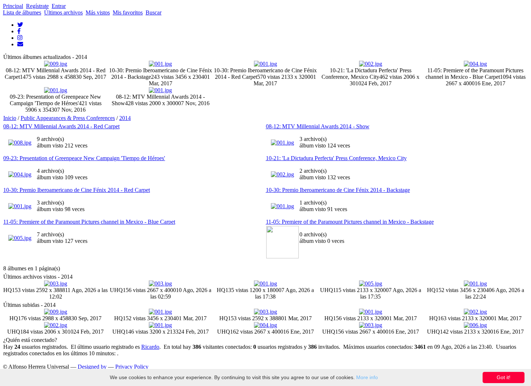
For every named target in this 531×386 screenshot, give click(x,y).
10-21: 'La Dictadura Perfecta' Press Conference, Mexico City (336, 158)
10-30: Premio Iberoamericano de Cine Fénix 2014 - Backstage (338, 190)
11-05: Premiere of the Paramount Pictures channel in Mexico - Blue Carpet (89, 222)
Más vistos (98, 12)
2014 (125, 118)
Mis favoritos (128, 12)
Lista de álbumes (22, 12)
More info (367, 377)
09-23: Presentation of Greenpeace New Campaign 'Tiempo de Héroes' (84, 158)
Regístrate (37, 6)
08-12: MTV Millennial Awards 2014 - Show (318, 126)
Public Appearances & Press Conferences (68, 118)
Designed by (92, 367)
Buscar (153, 12)
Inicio (9, 118)
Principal (13, 6)
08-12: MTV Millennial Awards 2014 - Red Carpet (61, 126)
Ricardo (150, 347)
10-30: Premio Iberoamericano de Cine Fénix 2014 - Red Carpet (76, 190)
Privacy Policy (131, 367)
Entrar (59, 6)
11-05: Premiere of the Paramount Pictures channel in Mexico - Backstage (350, 222)
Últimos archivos (63, 12)
